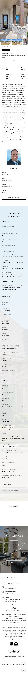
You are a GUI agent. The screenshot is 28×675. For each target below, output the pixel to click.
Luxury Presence (18, 656)
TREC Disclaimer (14, 622)
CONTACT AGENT (14, 197)
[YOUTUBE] (18, 651)
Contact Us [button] (14, 562)
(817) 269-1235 (7, 180)
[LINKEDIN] (14, 651)
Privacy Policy (21, 664)
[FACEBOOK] (9, 651)
